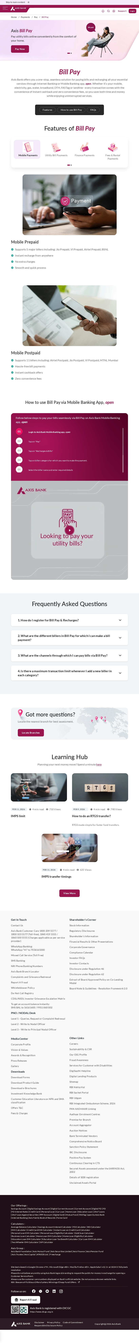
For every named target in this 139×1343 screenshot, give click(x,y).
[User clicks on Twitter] (40, 1291)
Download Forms (20, 1077)
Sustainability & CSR (81, 1049)
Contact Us (17, 925)
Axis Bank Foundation (21, 1251)
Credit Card (34, 1211)
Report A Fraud (19, 982)
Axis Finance (79, 1251)
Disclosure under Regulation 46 (87, 968)
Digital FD (96, 1208)
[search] (108, 11)
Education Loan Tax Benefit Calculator (60, 1239)
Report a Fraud (28, 1299)
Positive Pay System (80, 1157)
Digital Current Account (62, 1208)
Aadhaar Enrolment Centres (85, 1114)
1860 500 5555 (19, 937)
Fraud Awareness (79, 1060)
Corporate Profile (21, 1044)
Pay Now (20, 48)
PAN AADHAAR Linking (83, 1108)
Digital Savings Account (39, 1208)
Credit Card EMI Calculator (40, 1230)
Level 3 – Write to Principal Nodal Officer (33, 1029)
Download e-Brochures (23, 1088)
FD (104, 1208)
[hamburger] (5, 9)
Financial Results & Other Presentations (91, 941)
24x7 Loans (99, 1211)
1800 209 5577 (47, 930)
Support (122, 11)
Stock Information (79, 925)
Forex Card (62, 1218)
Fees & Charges (19, 1113)
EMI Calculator (19, 1230)
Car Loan (60, 1211)
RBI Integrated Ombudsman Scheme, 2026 (92, 1103)
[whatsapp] (114, 11)
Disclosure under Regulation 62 (87, 974)
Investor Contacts (79, 963)
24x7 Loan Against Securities (25, 1214)
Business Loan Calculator (23, 1236)
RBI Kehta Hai (77, 1087)
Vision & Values (19, 1049)
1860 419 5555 (48, 934)
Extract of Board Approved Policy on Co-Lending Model (96, 981)
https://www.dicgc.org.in (41, 1311)
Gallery (15, 1066)
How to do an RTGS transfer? (91, 816)
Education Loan (85, 1211)
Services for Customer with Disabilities (91, 1065)
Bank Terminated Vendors (84, 1135)
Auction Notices (78, 1130)
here (99, 764)
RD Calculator (94, 1227)
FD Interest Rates (20, 1211)
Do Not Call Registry (22, 993)
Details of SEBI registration (84, 1177)
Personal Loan (48, 1211)
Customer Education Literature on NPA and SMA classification (37, 1101)
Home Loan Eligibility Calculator (78, 1236)
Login (132, 11)
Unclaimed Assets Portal (83, 1182)
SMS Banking (18, 960)
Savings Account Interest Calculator (55, 1227)
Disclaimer (39, 1322)
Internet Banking (19, 1218)
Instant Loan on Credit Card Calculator (72, 1230)
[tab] (27, 149)
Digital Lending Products (83, 1076)
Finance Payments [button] (85, 155)
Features (47, 109)
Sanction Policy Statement (84, 1146)
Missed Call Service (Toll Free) (27, 955)
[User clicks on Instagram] (61, 1291)
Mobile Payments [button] (27, 155)
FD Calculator (79, 1227)
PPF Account (46, 1214)
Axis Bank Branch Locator (25, 971)
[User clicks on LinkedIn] (54, 1291)
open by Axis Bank (95, 1214)
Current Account (83, 1208)
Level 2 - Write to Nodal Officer (28, 1024)
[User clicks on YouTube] (47, 1291)
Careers (74, 1043)
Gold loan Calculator (84, 1233)
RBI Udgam (76, 1098)
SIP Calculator (46, 1242)
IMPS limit (18, 816)
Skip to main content (15, 2)
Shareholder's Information (84, 936)
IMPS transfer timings (56, 876)
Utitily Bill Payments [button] (56, 155)
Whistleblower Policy (23, 987)
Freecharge (55, 1254)
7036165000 (38, 949)
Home (14, 17)
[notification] (103, 11)
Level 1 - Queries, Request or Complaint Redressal (38, 1018)
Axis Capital (29, 1254)
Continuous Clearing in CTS (85, 1163)
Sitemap (74, 1081)
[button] (68, 53)
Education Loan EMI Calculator (26, 1239)
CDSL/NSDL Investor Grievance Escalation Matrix (38, 998)
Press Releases (19, 1060)
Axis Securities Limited (61, 1251)
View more (69, 893)
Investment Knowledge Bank (26, 1093)
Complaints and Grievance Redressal (31, 976)
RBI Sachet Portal (79, 1092)
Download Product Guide (25, 1082)
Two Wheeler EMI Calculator (25, 1242)
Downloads (18, 1071)
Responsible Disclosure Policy (48, 1325)
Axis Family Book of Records (42, 1218)
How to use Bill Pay (71, 109)
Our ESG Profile (78, 1054)
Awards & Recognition (23, 1055)
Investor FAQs (77, 957)
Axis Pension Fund (94, 1251)
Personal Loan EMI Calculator (25, 1233)
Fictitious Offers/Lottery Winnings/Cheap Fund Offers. (51, 1282)
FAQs (93, 109)
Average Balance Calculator (24, 1227)
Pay (35, 17)
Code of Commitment (73, 1322)
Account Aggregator (81, 1125)
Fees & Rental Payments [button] (112, 157)
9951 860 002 (44, 1007)
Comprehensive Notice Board (86, 1141)
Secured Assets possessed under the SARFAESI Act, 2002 (97, 1170)
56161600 (29, 1007)
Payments (25, 17)
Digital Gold (59, 1214)
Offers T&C (17, 1107)
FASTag (82, 1214)
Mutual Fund (72, 1214)
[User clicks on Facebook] (34, 1291)
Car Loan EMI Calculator (90, 1239)
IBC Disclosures (78, 1152)
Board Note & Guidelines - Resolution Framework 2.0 (98, 988)
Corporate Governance (82, 947)
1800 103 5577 (19, 934)
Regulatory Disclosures (82, 930)
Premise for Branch (80, 1119)
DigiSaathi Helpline (80, 1070)
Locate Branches (31, 732)
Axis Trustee (17, 1254)
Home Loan (71, 1211)
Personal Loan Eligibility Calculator (57, 1233)
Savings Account (18, 1208)
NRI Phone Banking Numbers (27, 966)
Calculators (17, 1223)
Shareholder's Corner (83, 919)
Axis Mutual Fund (41, 1251)
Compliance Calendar (81, 952)
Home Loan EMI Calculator (49, 1236)
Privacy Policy (53, 1322)
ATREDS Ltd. (43, 1254)
